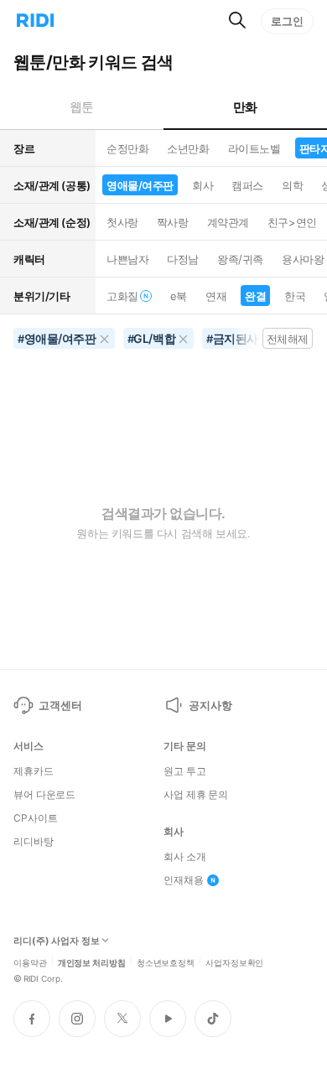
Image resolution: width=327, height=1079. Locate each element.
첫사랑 (122, 222)
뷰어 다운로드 (44, 795)
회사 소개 (184, 857)
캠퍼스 (247, 185)
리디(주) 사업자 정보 (56, 941)
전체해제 (288, 338)
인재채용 (184, 880)
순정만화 (127, 148)
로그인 (287, 21)
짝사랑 (173, 222)
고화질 (122, 296)
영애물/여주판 (140, 185)
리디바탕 (33, 842)
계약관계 (228, 222)
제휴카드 (33, 771)
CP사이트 (35, 818)
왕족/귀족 (240, 259)
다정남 (183, 259)
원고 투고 (184, 771)
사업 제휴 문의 (196, 795)
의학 (292, 185)
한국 (294, 296)
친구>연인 (292, 222)
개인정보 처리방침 (92, 961)
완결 (255, 296)
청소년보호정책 (166, 961)
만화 (245, 107)
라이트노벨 (254, 148)
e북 (178, 296)
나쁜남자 (127, 259)
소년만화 (188, 148)
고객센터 (60, 705)
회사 (202, 185)
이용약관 (30, 961)
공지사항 (210, 705)
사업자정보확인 (234, 961)
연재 (215, 296)
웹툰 (82, 107)
